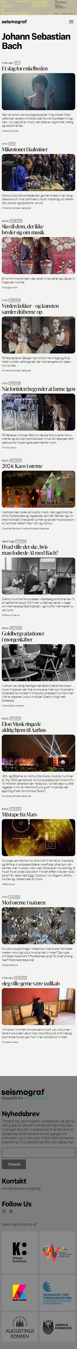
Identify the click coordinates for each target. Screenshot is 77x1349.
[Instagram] (4, 1211)
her (70, 1141)
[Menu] (71, 22)
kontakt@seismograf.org (21, 1188)
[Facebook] (11, 1211)
